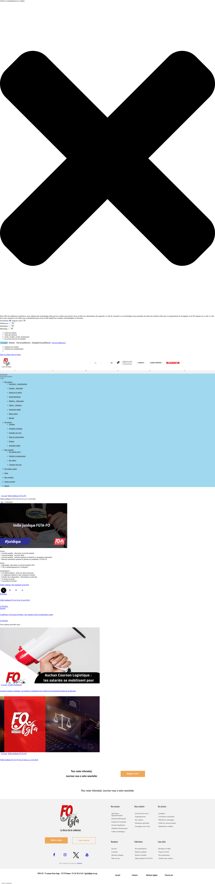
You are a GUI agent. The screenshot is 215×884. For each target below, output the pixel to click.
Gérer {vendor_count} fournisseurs (16, 337)
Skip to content (5, 355)
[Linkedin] (100, 363)
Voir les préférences (23, 343)
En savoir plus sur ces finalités (15, 339)
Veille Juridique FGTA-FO (16, 496)
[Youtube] (106, 363)
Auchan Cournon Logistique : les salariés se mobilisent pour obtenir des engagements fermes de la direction (38, 691)
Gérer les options (10, 333)
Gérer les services (10, 335)
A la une (4, 496)
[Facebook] (90, 363)
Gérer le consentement (7, 883)
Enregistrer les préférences (41, 343)
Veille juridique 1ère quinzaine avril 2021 (14, 585)
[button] (107, 158)
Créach (79, 863)
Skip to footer (16, 355)
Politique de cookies (11, 347)
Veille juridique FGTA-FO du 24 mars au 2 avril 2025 (19, 760)
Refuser (12, 343)
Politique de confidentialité (13, 349)
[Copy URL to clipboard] (22, 590)
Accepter (4, 343)
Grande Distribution (15, 685)
